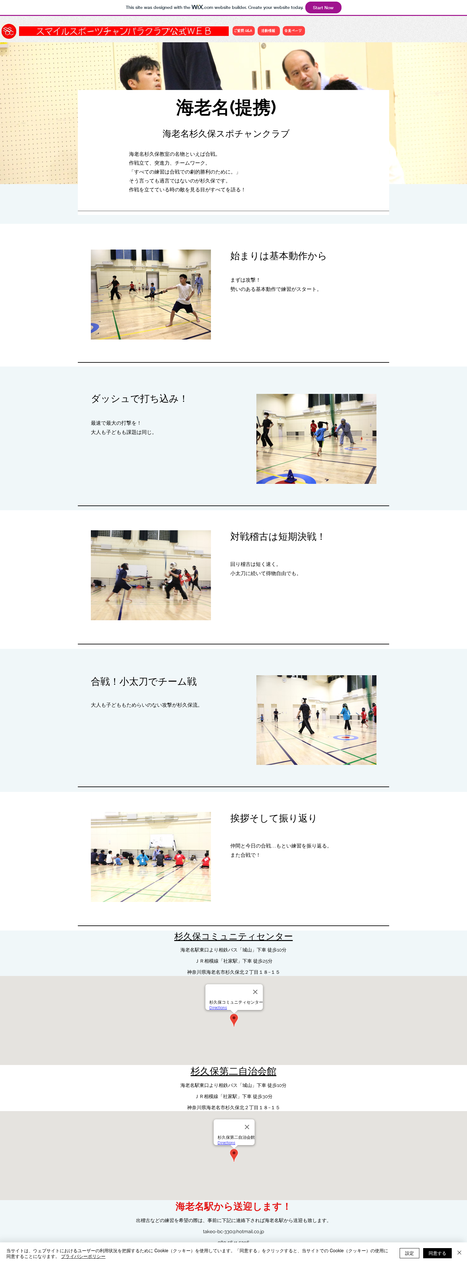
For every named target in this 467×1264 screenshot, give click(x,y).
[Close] (459, 1253)
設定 (409, 1253)
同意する (437, 1253)
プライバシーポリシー (83, 1256)
